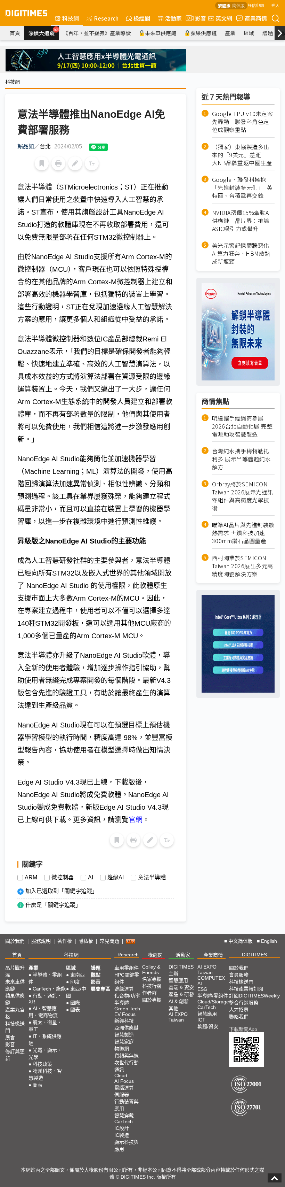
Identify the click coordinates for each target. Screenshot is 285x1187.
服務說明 (41, 941)
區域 (249, 33)
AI (90, 877)
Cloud (120, 1075)
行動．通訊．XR (45, 998)
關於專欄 (152, 1000)
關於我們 (15, 941)
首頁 (15, 33)
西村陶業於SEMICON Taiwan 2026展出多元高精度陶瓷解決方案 (242, 566)
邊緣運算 (124, 989)
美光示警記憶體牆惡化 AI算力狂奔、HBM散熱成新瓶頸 (243, 253)
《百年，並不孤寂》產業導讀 (97, 33)
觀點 (95, 975)
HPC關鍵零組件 (126, 978)
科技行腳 (152, 986)
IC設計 (121, 1128)
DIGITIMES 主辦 (181, 970)
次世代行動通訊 (126, 1066)
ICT (201, 1020)
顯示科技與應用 (126, 1145)
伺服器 (121, 1094)
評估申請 (255, 5)
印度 (75, 982)
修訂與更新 (15, 1055)
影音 (198, 18)
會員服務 (239, 975)
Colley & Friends (151, 969)
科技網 (70, 18)
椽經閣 (141, 18)
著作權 (64, 941)
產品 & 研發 (181, 994)
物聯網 (121, 1048)
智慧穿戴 (124, 1115)
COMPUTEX (211, 978)
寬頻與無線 (126, 1055)
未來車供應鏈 (160, 33)
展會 (10, 1037)
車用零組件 (126, 968)
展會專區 (100, 989)
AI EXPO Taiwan (178, 1017)
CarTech (123, 1121)
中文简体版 (240, 941)
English (269, 941)
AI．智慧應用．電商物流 (43, 1011)
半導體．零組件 (45, 978)
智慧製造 (124, 1035)
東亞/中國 (76, 992)
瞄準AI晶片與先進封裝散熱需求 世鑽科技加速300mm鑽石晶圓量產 (243, 533)
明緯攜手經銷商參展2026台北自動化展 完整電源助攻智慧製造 (242, 426)
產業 (230, 33)
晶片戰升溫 (15, 971)
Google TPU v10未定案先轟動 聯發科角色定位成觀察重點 (242, 122)
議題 (267, 33)
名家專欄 (152, 979)
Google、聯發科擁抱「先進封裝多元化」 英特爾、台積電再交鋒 (242, 188)
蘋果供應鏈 (203, 33)
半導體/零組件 (212, 996)
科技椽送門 (15, 1027)
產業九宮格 (15, 1013)
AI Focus (124, 1081)
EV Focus (125, 1014)
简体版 (238, 5)
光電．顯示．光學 (45, 1053)
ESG (202, 989)
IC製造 (121, 1135)
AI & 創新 (179, 1001)
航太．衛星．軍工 (45, 1025)
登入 (275, 5)
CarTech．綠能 (49, 989)
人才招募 (239, 1009)
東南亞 (77, 975)
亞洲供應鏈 (126, 1028)
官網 (135, 820)
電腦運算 (124, 1087)
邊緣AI (115, 877)
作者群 (149, 993)
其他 (173, 1008)
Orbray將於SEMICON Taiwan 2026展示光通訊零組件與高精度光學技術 (242, 496)
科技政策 (42, 1064)
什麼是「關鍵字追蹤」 (53, 905)
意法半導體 (152, 877)
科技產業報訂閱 (246, 989)
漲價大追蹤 (43, 32)
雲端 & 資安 (181, 987)
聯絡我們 (239, 1016)
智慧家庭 (124, 1042)
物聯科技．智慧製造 (45, 1074)
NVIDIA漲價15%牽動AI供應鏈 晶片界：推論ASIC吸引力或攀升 (241, 221)
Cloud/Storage (213, 1001)
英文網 (223, 18)
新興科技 (124, 1021)
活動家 (173, 18)
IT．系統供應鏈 (45, 1039)
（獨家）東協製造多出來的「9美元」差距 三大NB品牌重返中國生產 (242, 155)
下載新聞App (243, 1029)
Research (106, 18)
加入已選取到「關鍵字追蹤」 (61, 891)
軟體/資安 (207, 1026)
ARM (31, 877)
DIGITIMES (254, 954)
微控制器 (62, 877)
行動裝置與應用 (126, 1105)
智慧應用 (178, 980)
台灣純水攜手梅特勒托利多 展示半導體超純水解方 (241, 459)
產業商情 (256, 18)
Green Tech (127, 1008)
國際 (75, 1002)
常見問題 (109, 941)
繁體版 (224, 5)
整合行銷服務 (243, 1002)
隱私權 (86, 941)
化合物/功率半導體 (127, 999)
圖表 (37, 1085)
